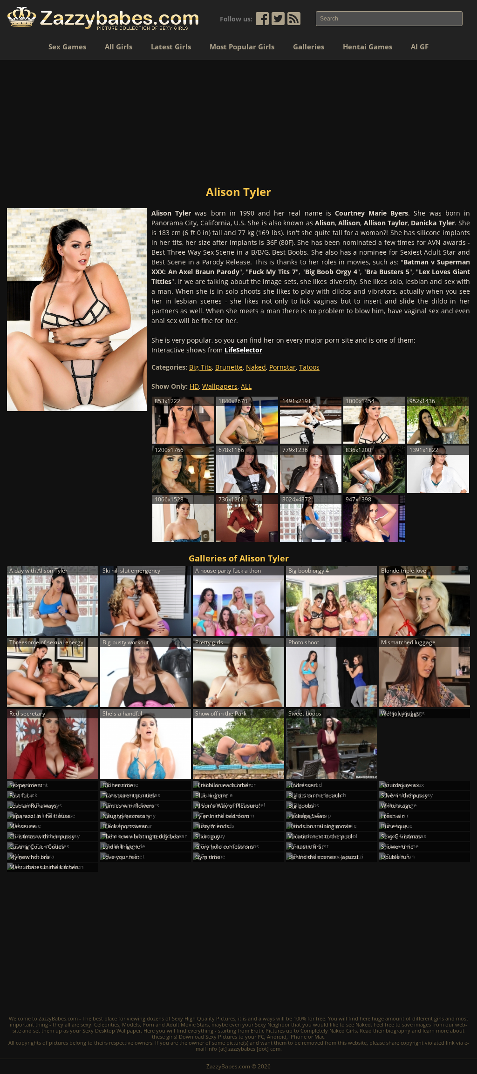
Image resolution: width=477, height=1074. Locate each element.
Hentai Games (367, 46)
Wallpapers (220, 386)
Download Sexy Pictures (208, 1036)
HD (194, 386)
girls (439, 1018)
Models (131, 1024)
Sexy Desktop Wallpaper (111, 1030)
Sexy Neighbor (272, 1024)
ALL (246, 386)
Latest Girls (171, 46)
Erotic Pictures (268, 1030)
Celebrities (106, 1024)
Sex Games (67, 46)
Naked (256, 367)
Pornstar (282, 367)
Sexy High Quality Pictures (203, 1018)
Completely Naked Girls (328, 1030)
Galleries (308, 46)
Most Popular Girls (242, 46)
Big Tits (200, 367)
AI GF (420, 46)
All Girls (118, 46)
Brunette (229, 367)
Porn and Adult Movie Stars (176, 1024)
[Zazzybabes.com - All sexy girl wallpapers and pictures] (102, 18)
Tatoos (309, 367)
